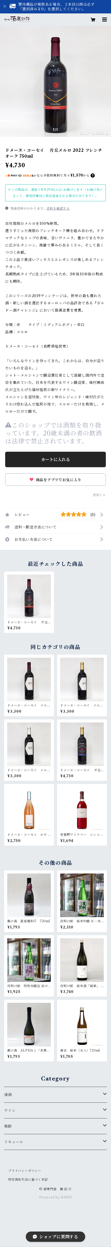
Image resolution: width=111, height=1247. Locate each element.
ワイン (9, 1110)
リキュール (13, 1142)
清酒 (8, 1094)
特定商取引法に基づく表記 (28, 1179)
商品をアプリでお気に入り (58, 480)
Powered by (50, 1197)
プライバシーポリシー (24, 1171)
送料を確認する (58, 208)
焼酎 (8, 1126)
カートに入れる (55, 459)
